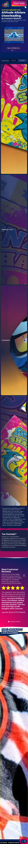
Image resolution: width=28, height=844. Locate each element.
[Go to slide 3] (14, 50)
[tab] (5, 60)
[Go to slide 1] (12, 50)
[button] (8, 621)
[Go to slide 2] (13, 50)
